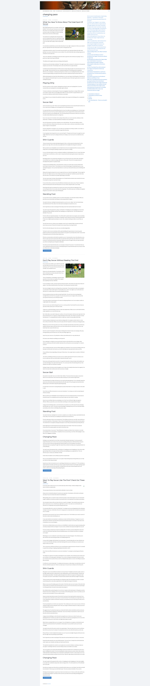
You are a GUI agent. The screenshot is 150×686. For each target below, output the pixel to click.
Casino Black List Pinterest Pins (95, 95)
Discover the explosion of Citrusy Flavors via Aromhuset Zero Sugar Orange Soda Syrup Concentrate (96, 38)
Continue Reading (47, 250)
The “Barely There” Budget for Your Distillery (96, 22)
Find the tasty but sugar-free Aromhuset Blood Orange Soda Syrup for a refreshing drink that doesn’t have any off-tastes (96, 48)
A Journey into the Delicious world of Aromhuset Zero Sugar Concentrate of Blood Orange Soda (97, 56)
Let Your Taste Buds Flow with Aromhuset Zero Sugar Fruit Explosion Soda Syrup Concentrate (96, 69)
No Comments (55, 258)
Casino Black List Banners (94, 93)
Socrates (49, 683)
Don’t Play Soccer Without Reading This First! (60, 260)
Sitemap (90, 98)
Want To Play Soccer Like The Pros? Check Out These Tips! (63, 481)
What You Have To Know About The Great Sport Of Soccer (63, 23)
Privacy (90, 97)
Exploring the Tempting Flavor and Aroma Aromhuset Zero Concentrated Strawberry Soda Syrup (96, 73)
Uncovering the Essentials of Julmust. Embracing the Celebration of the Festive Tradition (96, 64)
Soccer (49, 258)
